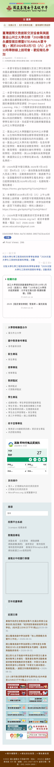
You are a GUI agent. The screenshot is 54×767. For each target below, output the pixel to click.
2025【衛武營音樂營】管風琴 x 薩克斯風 (27, 304)
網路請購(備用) (15, 544)
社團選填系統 (32, 409)
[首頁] (5, 25)
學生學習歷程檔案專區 (30, 403)
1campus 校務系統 (17, 527)
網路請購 (35, 541)
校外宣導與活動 (36, 61)
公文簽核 (23, 541)
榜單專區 (12, 373)
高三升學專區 (14, 416)
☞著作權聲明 (11, 753)
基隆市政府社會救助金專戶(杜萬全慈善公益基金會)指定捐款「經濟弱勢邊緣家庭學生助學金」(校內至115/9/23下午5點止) (27, 624)
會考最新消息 (14, 346)
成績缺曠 (12, 403)
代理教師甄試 (14, 389)
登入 (10, 486)
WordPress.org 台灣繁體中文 (22, 493)
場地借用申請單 (15, 547)
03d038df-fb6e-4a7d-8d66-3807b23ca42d (26, 234)
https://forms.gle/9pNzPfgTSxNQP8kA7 (25, 188)
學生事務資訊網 (15, 409)
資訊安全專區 (38, 429)
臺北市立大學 (14, 333)
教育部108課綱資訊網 (18, 429)
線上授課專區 (30, 416)
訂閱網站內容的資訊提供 (27, 486)
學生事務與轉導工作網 (30, 406)
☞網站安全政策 (27, 753)
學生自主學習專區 (17, 412)
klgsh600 (8, 58)
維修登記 (29, 544)
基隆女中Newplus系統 (37, 547)
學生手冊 (12, 406)
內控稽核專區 (14, 432)
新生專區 (12, 359)
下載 (7, 237)
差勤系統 (12, 541)
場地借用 (40, 544)
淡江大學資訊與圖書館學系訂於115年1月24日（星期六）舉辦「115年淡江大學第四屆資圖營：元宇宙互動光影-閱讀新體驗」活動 (27, 289)
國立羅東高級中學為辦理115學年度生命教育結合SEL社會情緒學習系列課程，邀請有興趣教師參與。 (26, 647)
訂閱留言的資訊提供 (18, 489)
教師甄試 (12, 386)
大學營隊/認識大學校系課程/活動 (17, 61)
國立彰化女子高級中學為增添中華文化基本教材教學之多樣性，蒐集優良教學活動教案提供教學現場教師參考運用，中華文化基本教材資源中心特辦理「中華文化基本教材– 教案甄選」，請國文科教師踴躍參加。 (26, 662)
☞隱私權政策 (42, 753)
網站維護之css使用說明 (19, 550)
